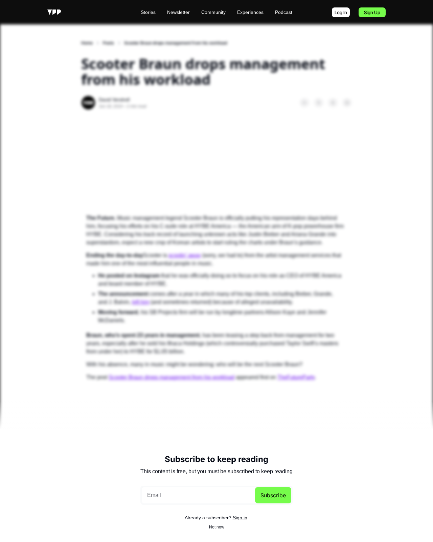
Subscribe (273, 495)
